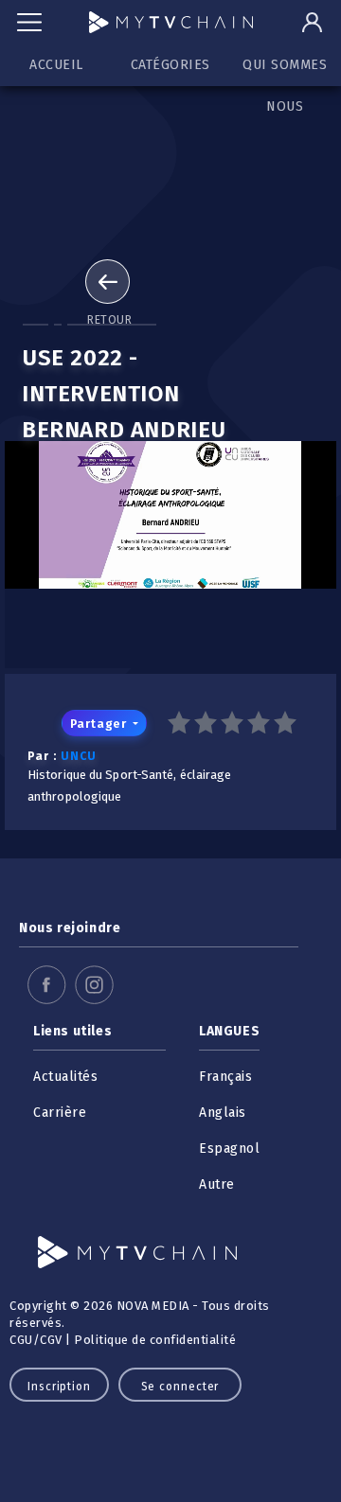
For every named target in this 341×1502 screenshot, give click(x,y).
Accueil (56, 65)
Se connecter (180, 1386)
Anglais (222, 1112)
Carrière (59, 1112)
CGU (21, 1340)
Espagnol (229, 1148)
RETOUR (109, 320)
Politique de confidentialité (155, 1340)
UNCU (79, 756)
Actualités (65, 1077)
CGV (51, 1340)
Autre (217, 1184)
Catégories (170, 65)
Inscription (59, 1386)
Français (225, 1077)
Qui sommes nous (284, 71)
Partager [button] (100, 723)
